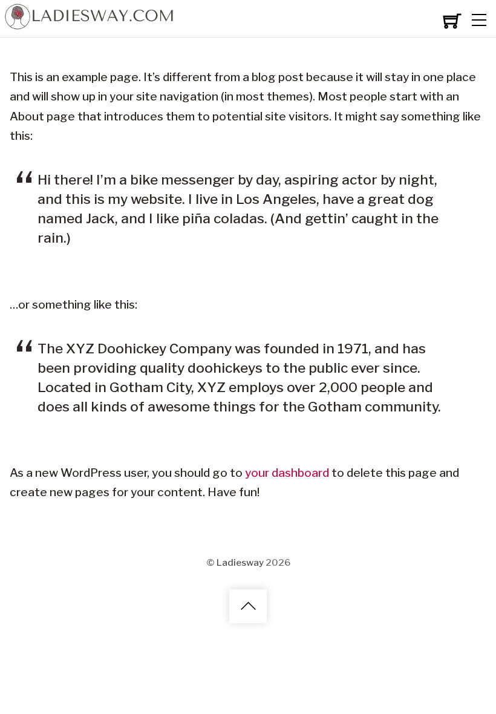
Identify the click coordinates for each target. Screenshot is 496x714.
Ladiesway (240, 562)
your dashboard (287, 473)
